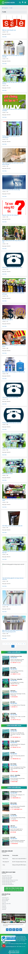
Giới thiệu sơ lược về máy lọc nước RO (12, 525)
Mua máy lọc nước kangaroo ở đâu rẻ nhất (13, 372)
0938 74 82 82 (15, 820)
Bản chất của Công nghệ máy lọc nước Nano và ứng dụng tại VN (12, 631)
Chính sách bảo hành (7, 878)
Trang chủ (5, 7)
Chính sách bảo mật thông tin (9, 881)
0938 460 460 (15, 758)
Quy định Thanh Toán (7, 875)
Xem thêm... (4, 36)
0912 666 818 (14, 696)
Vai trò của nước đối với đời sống (11, 189)
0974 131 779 (15, 719)
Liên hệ (4, 909)
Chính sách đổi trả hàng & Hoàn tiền (10, 880)
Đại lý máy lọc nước (7, 473)
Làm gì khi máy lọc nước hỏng (10, 397)
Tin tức (4, 905)
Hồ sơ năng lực (6, 899)
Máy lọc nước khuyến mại (9, 30)
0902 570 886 (14, 781)
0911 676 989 (13, 832)
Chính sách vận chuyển (7, 877)
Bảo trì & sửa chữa (7, 903)
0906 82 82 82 (15, 843)
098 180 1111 (15, 662)
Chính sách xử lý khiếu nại (8, 884)
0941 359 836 (15, 737)
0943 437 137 (15, 747)
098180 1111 (15, 674)
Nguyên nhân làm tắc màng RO (10, 215)
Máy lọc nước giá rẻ (7, 319)
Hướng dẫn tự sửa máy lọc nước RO (11, 422)
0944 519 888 (14, 771)
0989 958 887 (17, 809)
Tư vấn (10, 7)
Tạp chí (4, 906)
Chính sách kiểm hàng (7, 883)
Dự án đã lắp (5, 900)
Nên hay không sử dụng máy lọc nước (12, 267)
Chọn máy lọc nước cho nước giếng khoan (13, 448)
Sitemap (4, 907)
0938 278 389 (15, 797)
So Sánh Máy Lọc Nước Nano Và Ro (11, 605)
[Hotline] (4, 946)
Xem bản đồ (13, 657)
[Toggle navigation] (20, 2)
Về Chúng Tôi (5, 897)
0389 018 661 (14, 685)
